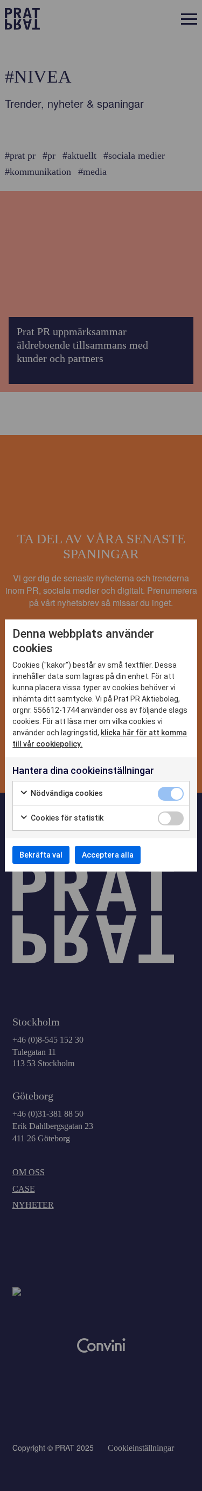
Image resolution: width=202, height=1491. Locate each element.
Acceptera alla (108, 855)
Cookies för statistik (66, 818)
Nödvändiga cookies (66, 793)
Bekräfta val (40, 855)
